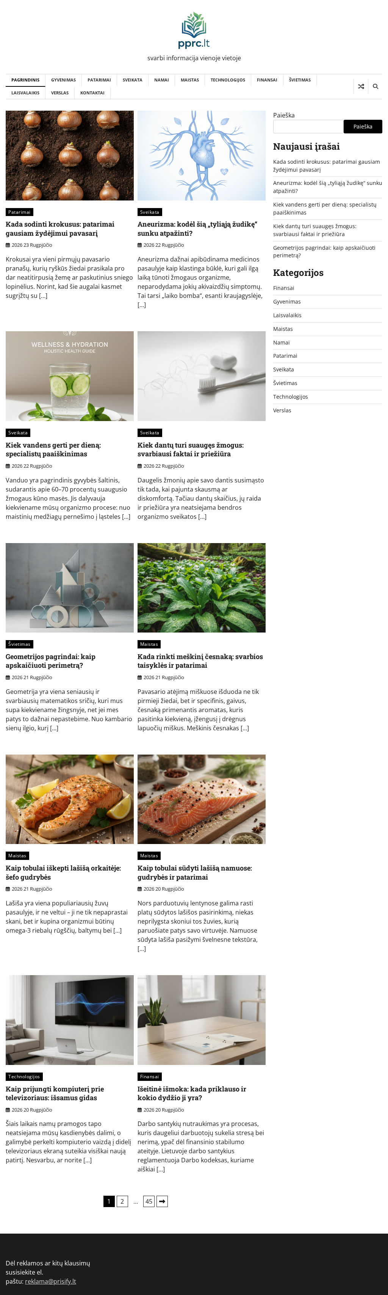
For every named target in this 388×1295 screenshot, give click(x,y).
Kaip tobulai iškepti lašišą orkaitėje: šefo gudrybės (63, 872)
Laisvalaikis (25, 93)
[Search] (375, 86)
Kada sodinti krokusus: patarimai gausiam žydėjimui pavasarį (60, 228)
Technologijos (228, 80)
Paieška (284, 115)
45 (149, 1201)
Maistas (190, 80)
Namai (161, 80)
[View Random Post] (361, 86)
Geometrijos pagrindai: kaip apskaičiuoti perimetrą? (50, 661)
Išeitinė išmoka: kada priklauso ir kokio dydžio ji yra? (192, 1093)
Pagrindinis (25, 80)
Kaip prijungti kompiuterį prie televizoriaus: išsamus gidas (55, 1093)
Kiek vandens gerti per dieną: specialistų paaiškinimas (53, 449)
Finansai (267, 80)
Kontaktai (92, 93)
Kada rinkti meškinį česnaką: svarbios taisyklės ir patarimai (200, 661)
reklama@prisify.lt (50, 1281)
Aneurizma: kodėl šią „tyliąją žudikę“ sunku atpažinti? (197, 228)
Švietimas (300, 80)
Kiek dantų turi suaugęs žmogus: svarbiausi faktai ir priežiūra (191, 449)
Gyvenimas (63, 80)
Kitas (162, 1201)
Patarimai (99, 80)
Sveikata (132, 80)
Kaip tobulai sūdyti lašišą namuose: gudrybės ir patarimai (195, 872)
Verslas (60, 93)
